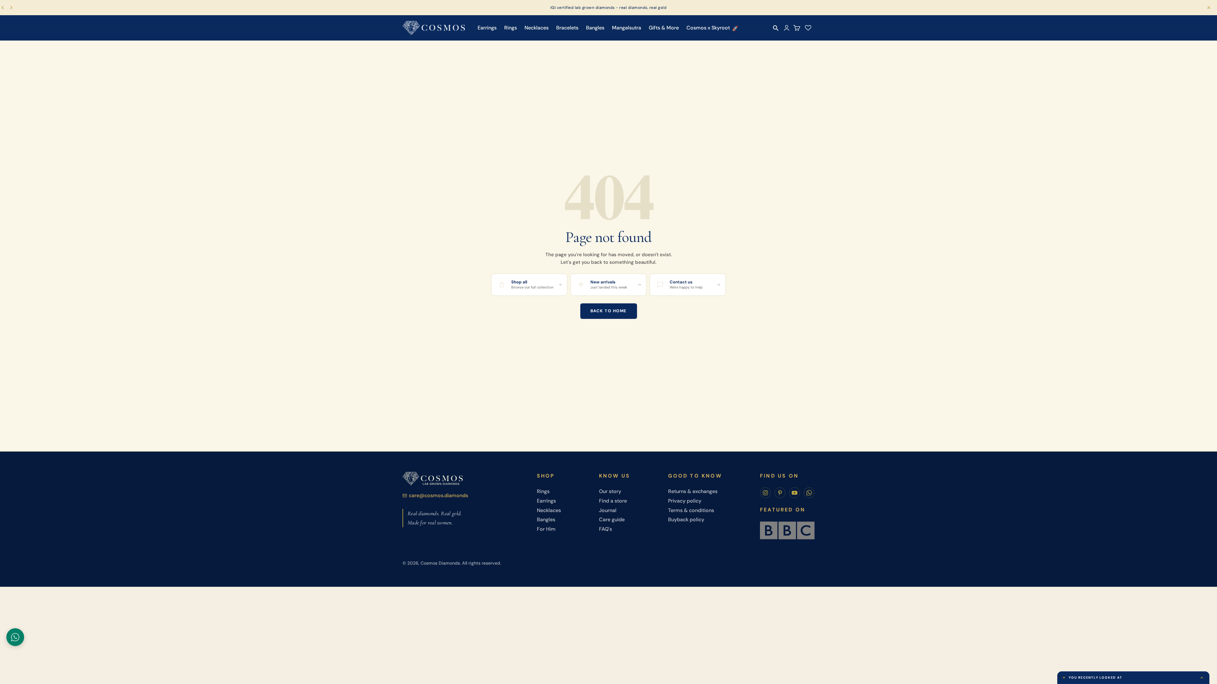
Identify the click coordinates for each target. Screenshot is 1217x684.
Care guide (612, 519)
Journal (607, 510)
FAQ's (605, 529)
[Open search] (776, 28)
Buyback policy (686, 519)
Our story (610, 491)
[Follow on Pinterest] (780, 492)
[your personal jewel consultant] (15, 637)
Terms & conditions (691, 510)
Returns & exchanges (693, 491)
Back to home (608, 311)
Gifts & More (664, 27)
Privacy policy (684, 500)
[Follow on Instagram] (765, 492)
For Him (546, 529)
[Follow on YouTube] (794, 492)
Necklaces (537, 27)
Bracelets (567, 27)
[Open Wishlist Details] (808, 28)
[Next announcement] (11, 7)
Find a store (613, 500)
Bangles (595, 27)
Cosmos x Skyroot (708, 27)
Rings (510, 27)
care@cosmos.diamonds (438, 495)
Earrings (487, 27)
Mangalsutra (626, 27)
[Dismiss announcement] (1208, 7)
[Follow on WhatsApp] (809, 492)
